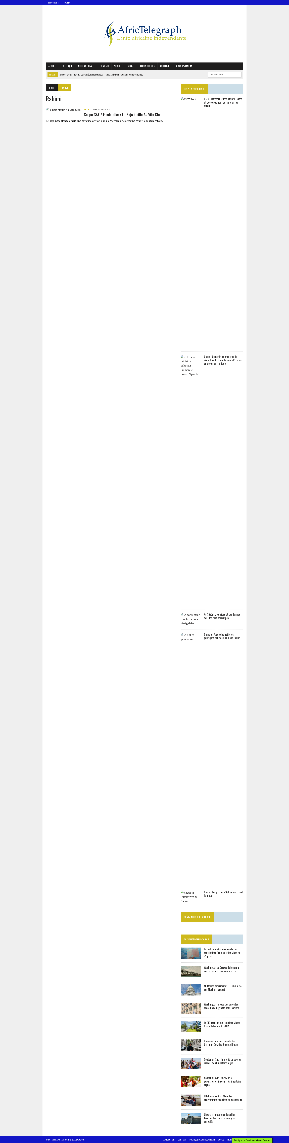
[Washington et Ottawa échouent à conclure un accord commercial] (191, 975)
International (85, 66)
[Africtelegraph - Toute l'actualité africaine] (144, 34)
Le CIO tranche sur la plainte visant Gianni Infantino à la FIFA (222, 1024)
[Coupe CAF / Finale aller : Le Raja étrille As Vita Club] (63, 110)
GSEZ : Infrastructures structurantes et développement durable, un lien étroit (223, 102)
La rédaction (168, 1139)
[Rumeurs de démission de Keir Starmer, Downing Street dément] (191, 1048)
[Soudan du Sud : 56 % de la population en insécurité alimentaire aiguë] (191, 1085)
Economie (104, 66)
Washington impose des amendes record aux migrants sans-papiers (221, 1006)
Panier (67, 2)
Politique (67, 66)
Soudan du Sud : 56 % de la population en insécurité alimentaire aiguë (222, 1081)
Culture (164, 66)
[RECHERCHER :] (225, 74)
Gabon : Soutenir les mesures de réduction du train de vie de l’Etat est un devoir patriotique (223, 360)
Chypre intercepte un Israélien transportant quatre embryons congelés (219, 1118)
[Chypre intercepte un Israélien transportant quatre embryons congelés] (191, 1122)
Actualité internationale (196, 939)
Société (118, 66)
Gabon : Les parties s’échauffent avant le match (223, 894)
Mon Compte (53, 2)
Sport (131, 66)
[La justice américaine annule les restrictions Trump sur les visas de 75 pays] (191, 956)
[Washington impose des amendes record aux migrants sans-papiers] (191, 1012)
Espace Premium (183, 66)
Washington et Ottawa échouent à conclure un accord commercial (221, 969)
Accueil (52, 66)
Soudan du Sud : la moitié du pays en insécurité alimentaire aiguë (223, 1061)
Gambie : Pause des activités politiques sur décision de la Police (222, 636)
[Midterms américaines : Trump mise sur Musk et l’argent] (191, 993)
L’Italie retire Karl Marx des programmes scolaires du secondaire (223, 1098)
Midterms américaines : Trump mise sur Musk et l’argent (223, 987)
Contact (182, 1139)
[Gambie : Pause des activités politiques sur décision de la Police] (191, 881)
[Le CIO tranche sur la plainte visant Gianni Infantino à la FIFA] (191, 1030)
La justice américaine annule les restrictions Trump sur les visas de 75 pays (222, 952)
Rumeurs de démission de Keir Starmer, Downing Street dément (221, 1043)
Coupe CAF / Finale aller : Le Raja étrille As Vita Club (123, 114)
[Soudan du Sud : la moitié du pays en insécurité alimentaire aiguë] (191, 1067)
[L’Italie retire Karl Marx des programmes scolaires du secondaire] (191, 1103)
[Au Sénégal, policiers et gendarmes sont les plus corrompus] (191, 623)
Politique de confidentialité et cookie (206, 1139)
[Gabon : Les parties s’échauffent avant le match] (191, 901)
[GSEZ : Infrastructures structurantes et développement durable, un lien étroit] (191, 345)
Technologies (147, 66)
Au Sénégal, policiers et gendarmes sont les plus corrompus (222, 616)
